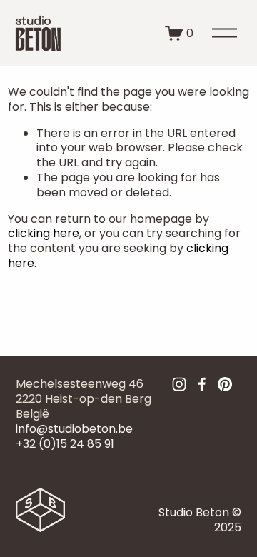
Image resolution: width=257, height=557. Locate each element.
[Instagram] (179, 384)
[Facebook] (202, 384)
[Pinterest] (225, 384)
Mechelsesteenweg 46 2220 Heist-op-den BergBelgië (83, 399)
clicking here (43, 233)
